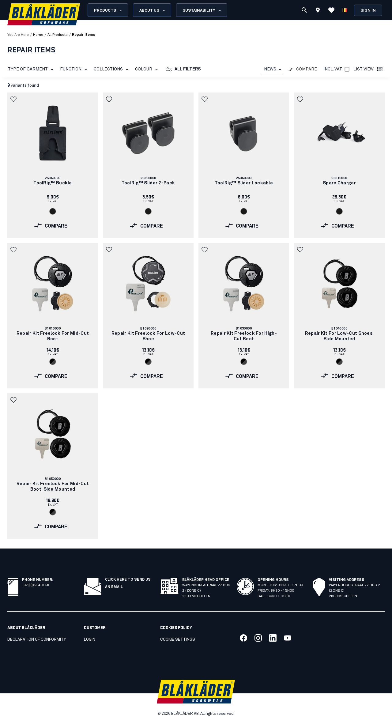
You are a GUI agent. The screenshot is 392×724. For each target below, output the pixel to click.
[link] (52, 165)
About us (149, 11)
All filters (188, 69)
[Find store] (318, 11)
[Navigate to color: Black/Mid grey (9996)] (52, 361)
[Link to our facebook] (243, 638)
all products (57, 35)
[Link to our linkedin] (273, 638)
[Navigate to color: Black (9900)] (52, 211)
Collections (108, 69)
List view (363, 69)
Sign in (368, 11)
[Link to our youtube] (287, 638)
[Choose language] (345, 10)
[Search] (304, 10)
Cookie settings (177, 640)
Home (38, 35)
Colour (143, 69)
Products (105, 11)
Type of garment (28, 69)
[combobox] (272, 69)
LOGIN (89, 640)
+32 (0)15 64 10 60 (35, 584)
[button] (14, 99)
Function (70, 69)
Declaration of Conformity (36, 640)
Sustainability (199, 11)
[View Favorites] (331, 10)
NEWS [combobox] (270, 69)
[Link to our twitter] (258, 638)
